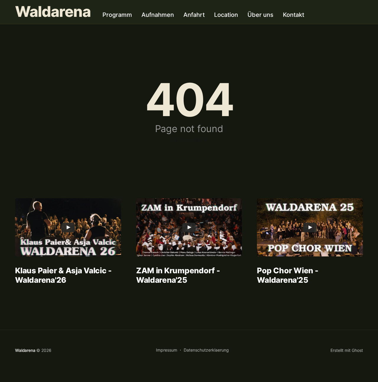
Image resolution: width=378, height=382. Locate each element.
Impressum (166, 349)
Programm (117, 14)
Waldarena (53, 12)
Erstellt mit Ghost (346, 350)
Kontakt (293, 14)
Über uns (260, 14)
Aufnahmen (157, 14)
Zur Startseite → (189, 140)
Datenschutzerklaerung (206, 349)
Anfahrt (194, 14)
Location (226, 14)
